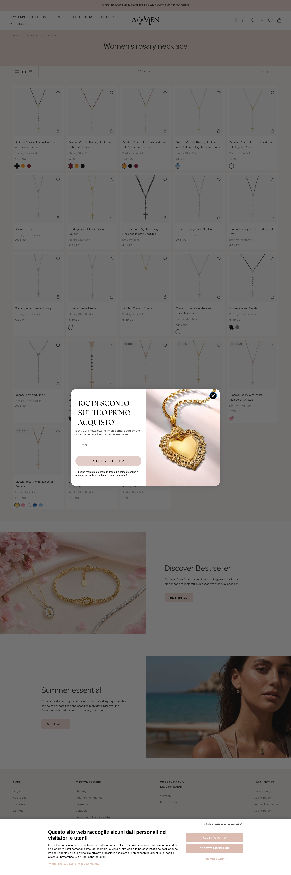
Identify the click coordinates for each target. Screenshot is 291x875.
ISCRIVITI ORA (108, 461)
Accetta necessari (214, 848)
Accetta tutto (214, 837)
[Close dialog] (213, 395)
